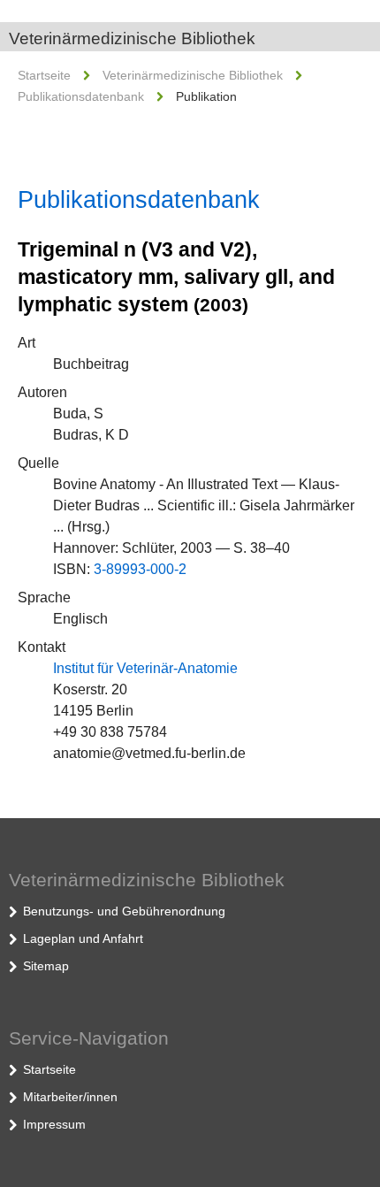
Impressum (54, 1124)
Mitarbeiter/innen (70, 1097)
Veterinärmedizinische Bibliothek (132, 38)
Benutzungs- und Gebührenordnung (124, 911)
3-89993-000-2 (140, 569)
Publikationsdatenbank (81, 96)
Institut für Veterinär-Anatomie (145, 668)
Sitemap (46, 966)
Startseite (44, 75)
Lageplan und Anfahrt (83, 938)
